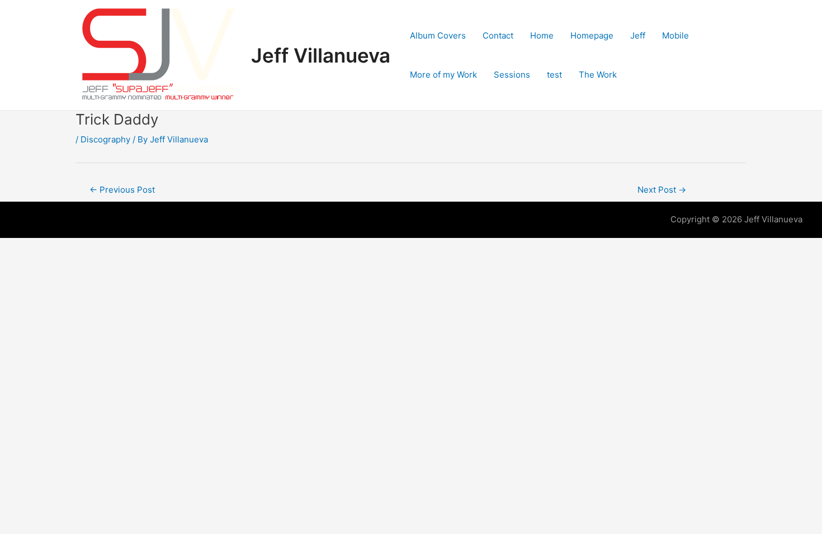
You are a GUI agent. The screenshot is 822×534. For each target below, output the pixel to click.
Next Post (661, 189)
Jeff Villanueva (320, 55)
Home (542, 35)
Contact (498, 35)
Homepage (591, 35)
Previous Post (122, 189)
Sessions (512, 74)
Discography (105, 139)
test (554, 74)
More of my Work (443, 74)
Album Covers (438, 35)
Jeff (637, 35)
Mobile (675, 35)
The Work (598, 74)
